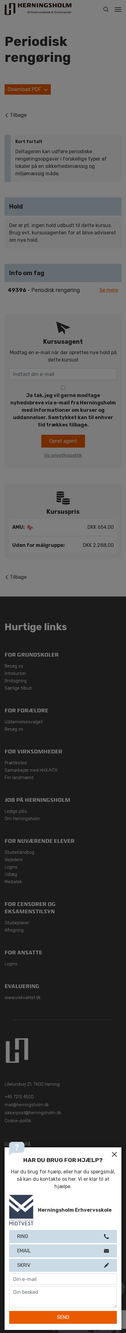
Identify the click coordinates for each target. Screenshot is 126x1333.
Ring (22, 1236)
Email (24, 1251)
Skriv (23, 1265)
